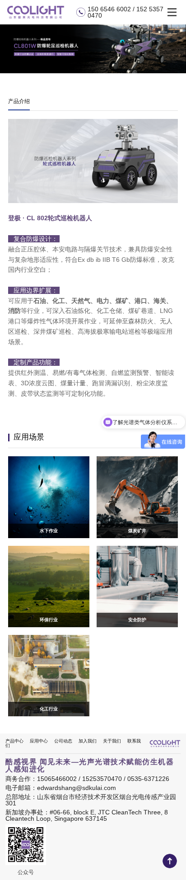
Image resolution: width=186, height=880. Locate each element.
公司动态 (63, 740)
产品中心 (14, 740)
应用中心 (39, 740)
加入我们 (88, 740)
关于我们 (112, 740)
